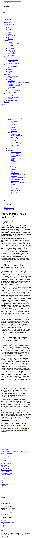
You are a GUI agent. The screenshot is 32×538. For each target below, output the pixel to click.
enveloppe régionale (6, 453)
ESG (2, 482)
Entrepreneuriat (6, 451)
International (4, 484)
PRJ (12, 451)
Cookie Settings (9, 535)
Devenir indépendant (6, 470)
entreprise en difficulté (19, 451)
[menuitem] (5, 23)
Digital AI (3, 485)
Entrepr (5, 481)
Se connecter (7, 19)
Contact (3, 509)
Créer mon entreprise (6, 468)
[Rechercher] (21, 118)
